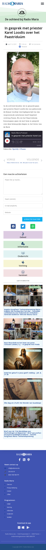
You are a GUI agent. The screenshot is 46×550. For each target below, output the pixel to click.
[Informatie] (23, 243)
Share (39, 145)
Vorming (23, 265)
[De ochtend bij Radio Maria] (22, 12)
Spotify (15, 149)
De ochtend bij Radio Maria (22, 19)
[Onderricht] (23, 253)
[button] (42, 3)
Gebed (23, 237)
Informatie (23, 246)
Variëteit (23, 275)
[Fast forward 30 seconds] (21, 142)
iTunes (23, 149)
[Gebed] (23, 234)
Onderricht (23, 256)
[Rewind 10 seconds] (13, 142)
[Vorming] (23, 262)
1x (17, 142)
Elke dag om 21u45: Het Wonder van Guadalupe (22, 403)
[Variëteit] (23, 272)
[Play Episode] (7, 140)
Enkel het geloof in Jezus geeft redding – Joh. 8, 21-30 (22, 374)
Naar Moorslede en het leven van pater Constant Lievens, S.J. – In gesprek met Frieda (22, 343)
